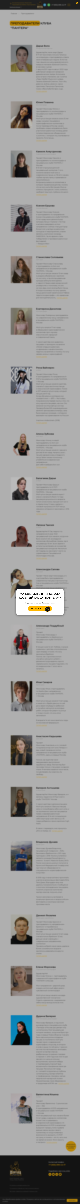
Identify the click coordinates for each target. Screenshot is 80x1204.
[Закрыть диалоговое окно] (77, 3)
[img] (48, 609)
